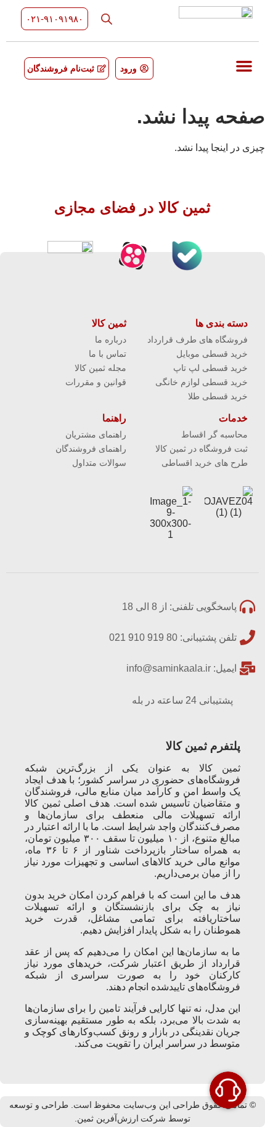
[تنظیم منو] (244, 66)
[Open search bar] (106, 19)
